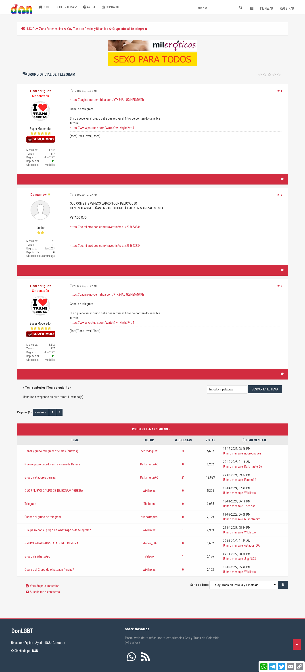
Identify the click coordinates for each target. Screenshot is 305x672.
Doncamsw (38, 195)
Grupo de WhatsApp (37, 556)
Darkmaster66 (149, 464)
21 (183, 477)
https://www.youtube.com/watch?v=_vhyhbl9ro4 (102, 128)
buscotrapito (149, 517)
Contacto (112, 7)
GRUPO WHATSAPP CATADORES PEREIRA (51, 543)
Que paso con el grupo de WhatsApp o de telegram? (58, 530)
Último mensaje (233, 453)
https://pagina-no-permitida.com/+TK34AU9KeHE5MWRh (107, 100)
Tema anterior (35, 388)
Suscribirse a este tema (45, 592)
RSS (48, 643)
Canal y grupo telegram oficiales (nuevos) (51, 451)
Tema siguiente (58, 388)
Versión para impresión (44, 586)
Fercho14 (250, 479)
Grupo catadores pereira (40, 477)
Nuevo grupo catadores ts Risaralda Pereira (52, 464)
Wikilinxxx (149, 491)
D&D (35, 651)
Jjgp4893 (250, 558)
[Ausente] (49, 195)
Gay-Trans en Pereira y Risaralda (87, 29)
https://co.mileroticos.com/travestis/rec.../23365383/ (105, 227)
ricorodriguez (149, 451)
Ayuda (90, 7)
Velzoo (149, 556)
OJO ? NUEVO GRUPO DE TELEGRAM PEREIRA (54, 491)
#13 (279, 286)
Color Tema (66, 7)
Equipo (29, 643)
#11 (279, 91)
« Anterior (40, 412)
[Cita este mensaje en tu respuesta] (282, 179)
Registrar (287, 8)
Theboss (149, 504)
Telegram (30, 504)
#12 (279, 194)
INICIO (31, 29)
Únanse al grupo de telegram (43, 517)
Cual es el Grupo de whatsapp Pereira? (49, 570)
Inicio (46, 7)
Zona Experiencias (51, 29)
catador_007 (149, 543)
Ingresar (266, 8)
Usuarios (17, 643)
